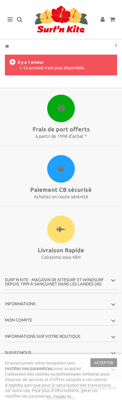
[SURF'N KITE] (61, 19)
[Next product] (116, 45)
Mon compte (18, 320)
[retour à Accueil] (7, 46)
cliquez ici (62, 396)
